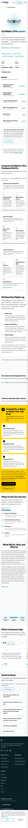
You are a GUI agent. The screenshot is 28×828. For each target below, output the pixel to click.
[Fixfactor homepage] (5, 2)
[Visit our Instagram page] (7, 750)
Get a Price (9, 141)
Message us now (7, 488)
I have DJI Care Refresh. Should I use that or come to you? (14, 719)
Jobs (2, 788)
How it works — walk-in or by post (10, 47)
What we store (4, 816)
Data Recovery (4, 767)
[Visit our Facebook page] (1, 750)
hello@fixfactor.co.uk (8, 809)
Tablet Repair (4, 764)
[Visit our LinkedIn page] (10, 750)
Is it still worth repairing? (14, 726)
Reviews (3, 783)
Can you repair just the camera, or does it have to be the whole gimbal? (14, 711)
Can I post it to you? (14, 731)
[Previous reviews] (21, 642)
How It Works (4, 777)
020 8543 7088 (6, 804)
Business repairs (18, 152)
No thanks (20, 819)
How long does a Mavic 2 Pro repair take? (14, 695)
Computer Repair (5, 761)
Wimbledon (3, 780)
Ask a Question (8, 689)
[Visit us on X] (4, 750)
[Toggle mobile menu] (25, 2)
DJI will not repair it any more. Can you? (14, 703)
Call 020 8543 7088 (8, 483)
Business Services (19, 758)
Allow (7, 819)
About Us (3, 774)
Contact (3, 791)
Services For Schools (20, 764)
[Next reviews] (25, 642)
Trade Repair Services (20, 761)
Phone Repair (4, 758)
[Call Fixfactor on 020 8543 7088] (13, 2)
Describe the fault (7, 287)
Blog (2, 786)
